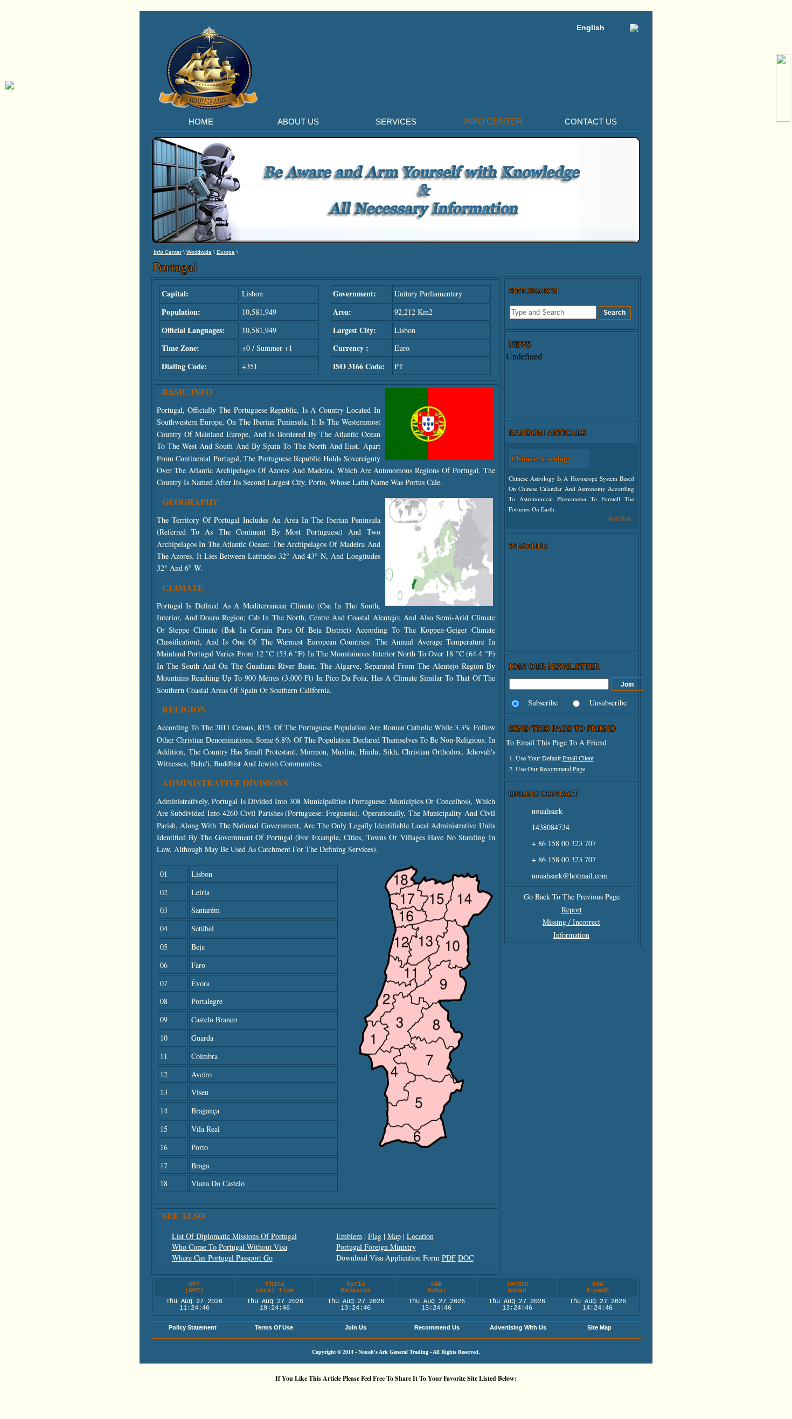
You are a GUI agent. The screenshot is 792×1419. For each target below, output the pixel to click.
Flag (374, 1236)
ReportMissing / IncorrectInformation (571, 922)
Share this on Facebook (528, 1396)
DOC (466, 1257)
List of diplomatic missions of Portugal (234, 1236)
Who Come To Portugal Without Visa (229, 1247)
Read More (620, 518)
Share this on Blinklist (463, 1396)
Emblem (349, 1236)
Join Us (355, 1327)
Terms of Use (274, 1327)
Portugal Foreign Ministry (376, 1247)
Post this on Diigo (496, 1396)
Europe (226, 252)
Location (420, 1236)
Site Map (599, 1327)
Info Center (168, 252)
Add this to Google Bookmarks (237, 1396)
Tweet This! (302, 1396)
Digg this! (269, 1396)
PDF (449, 1257)
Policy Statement (193, 1327)
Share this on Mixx (399, 1396)
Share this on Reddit (334, 1396)
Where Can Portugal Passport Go (222, 1257)
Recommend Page (562, 768)
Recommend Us (437, 1327)
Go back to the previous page (572, 896)
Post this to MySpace (560, 1396)
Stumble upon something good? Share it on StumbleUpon (366, 1396)
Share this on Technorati (431, 1396)
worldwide (199, 252)
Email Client (578, 757)
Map (394, 1236)
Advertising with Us (518, 1327)
